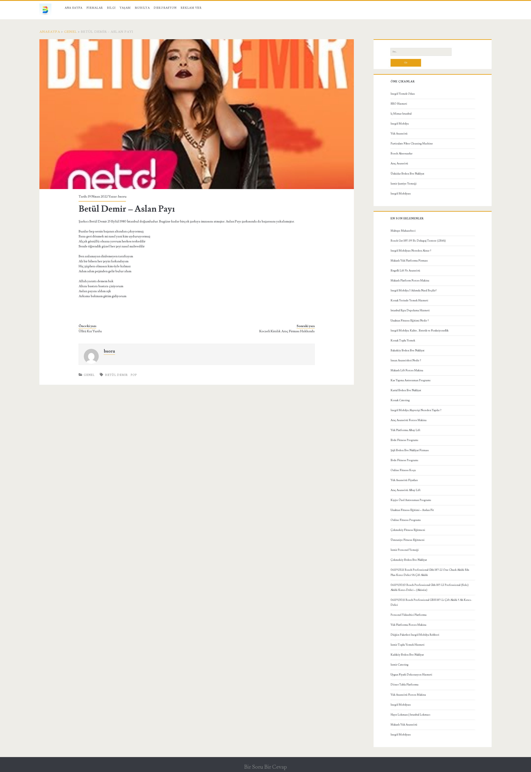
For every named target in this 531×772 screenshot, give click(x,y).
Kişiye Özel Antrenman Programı (411, 500)
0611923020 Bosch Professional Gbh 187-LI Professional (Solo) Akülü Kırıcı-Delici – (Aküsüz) (430, 587)
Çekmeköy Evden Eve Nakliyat (409, 560)
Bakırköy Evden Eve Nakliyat (407, 350)
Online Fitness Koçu (403, 470)
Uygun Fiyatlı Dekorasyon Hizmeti (411, 674)
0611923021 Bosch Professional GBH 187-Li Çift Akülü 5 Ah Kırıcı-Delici (431, 602)
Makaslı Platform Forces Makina (410, 280)
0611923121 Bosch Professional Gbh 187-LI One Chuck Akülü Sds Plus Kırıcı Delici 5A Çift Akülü (430, 572)
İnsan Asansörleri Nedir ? (406, 360)
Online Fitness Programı (406, 520)
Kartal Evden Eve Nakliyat (406, 390)
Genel (70, 32)
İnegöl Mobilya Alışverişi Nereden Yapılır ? (416, 410)
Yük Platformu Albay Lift (405, 430)
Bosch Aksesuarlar (401, 153)
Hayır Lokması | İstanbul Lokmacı (410, 714)
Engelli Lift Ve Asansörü (405, 270)
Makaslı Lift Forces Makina (407, 370)
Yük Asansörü (399, 133)
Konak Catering (400, 400)
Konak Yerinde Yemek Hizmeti (409, 300)
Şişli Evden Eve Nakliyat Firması (410, 450)
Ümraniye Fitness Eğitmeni (407, 540)
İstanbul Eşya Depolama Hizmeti (410, 310)
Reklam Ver (191, 8)
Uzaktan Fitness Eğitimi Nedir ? (410, 320)
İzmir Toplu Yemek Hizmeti (407, 644)
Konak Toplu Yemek (403, 340)
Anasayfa (49, 32)
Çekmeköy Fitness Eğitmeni (408, 530)
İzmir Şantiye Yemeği (404, 183)
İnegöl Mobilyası (401, 193)
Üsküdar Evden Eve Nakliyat (407, 173)
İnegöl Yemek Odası (403, 93)
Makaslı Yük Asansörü (404, 724)
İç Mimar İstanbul (401, 113)
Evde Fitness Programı (404, 440)
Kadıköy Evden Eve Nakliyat (407, 654)
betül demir (116, 375)
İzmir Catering (399, 664)
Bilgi (111, 8)
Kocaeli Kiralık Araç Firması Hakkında (287, 331)
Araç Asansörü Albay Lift (405, 490)
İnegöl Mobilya (400, 123)
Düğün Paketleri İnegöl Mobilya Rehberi (415, 634)
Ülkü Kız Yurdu (90, 331)
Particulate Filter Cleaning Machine (412, 143)
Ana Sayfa (74, 8)
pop (134, 375)
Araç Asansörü (399, 163)
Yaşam (125, 8)
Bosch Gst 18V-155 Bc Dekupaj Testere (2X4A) (418, 240)
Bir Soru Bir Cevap (265, 767)
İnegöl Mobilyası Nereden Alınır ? (411, 250)
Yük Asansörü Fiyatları (404, 480)
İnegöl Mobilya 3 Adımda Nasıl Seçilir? (414, 290)
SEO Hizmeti (399, 103)
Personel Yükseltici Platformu (408, 615)
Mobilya (142, 8)
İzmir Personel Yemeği (405, 550)
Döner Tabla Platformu (404, 684)
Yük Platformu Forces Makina (408, 625)
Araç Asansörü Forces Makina (408, 420)
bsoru (122, 196)
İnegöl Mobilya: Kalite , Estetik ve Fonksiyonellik (419, 330)
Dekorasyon (165, 8)
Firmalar (94, 8)
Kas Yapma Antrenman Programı (410, 380)
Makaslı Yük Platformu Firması (409, 260)
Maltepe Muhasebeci (403, 230)
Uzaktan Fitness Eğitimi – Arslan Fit (412, 510)
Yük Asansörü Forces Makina (408, 694)
